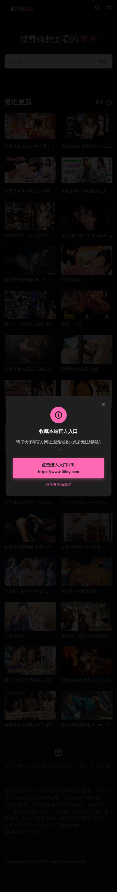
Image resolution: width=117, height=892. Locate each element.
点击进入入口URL (58, 468)
